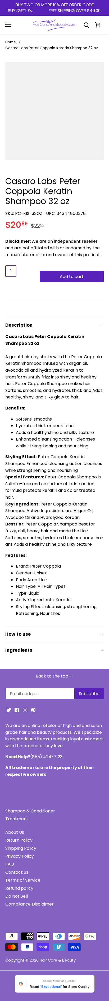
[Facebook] (17, 710)
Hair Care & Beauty (58, 960)
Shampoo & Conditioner (30, 811)
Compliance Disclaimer (29, 904)
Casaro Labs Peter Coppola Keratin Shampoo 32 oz (51, 48)
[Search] (86, 25)
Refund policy (19, 888)
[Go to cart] (98, 25)
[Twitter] (9, 710)
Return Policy (19, 840)
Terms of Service (22, 880)
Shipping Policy (20, 848)
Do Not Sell (16, 896)
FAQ (9, 864)
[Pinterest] (33, 710)
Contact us (16, 872)
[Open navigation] (8, 25)
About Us (14, 832)
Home (10, 42)
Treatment (16, 819)
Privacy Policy (19, 856)
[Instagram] (25, 710)
